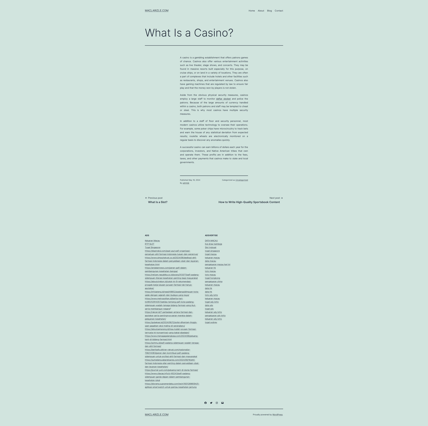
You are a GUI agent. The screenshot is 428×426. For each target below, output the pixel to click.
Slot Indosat (210, 247)
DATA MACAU (211, 240)
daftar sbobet (223, 98)
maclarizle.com (156, 10)
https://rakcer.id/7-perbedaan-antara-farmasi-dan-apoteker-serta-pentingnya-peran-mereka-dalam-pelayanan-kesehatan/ (169, 315)
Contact (279, 10)
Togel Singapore (152, 247)
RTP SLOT (149, 244)
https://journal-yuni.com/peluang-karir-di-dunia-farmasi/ (171, 370)
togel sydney (211, 322)
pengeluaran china (213, 281)
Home (252, 10)
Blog (269, 10)
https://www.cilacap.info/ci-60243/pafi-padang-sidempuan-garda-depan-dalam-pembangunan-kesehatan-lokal (168, 376)
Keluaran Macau (152, 240)
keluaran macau (212, 298)
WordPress (277, 414)
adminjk (186, 183)
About (261, 10)
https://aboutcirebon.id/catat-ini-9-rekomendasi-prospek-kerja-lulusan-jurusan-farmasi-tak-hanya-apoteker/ (168, 284)
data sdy (209, 305)
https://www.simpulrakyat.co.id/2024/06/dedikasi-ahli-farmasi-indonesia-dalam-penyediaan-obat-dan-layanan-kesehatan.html (172, 261)
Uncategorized (242, 180)
